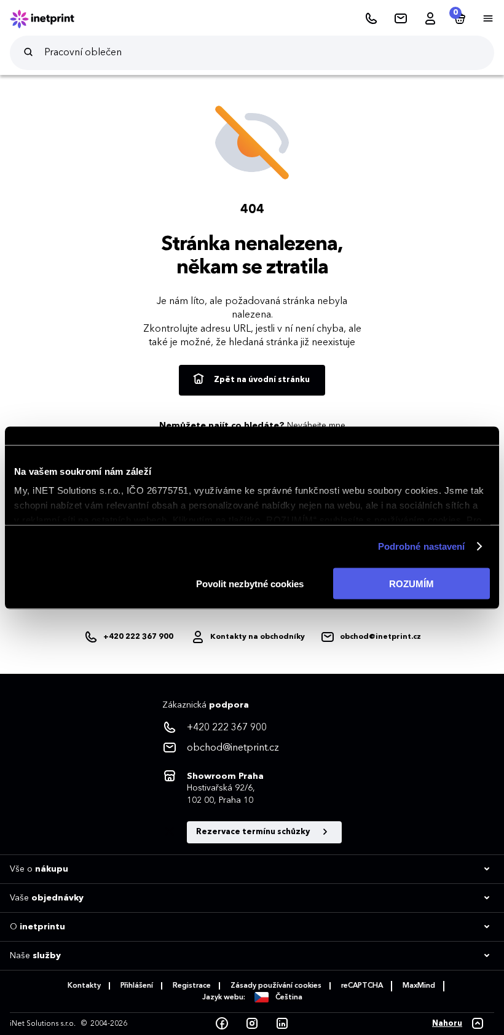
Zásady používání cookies (275, 986)
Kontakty (84, 986)
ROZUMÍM (411, 583)
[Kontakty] (400, 19)
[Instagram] (252, 1024)
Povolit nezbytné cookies (250, 583)
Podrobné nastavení (421, 546)
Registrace (192, 986)
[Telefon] (371, 19)
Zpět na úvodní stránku (261, 380)
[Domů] (50, 19)
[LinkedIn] (282, 1024)
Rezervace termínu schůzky (254, 832)
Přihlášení (136, 986)
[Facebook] (222, 1024)
